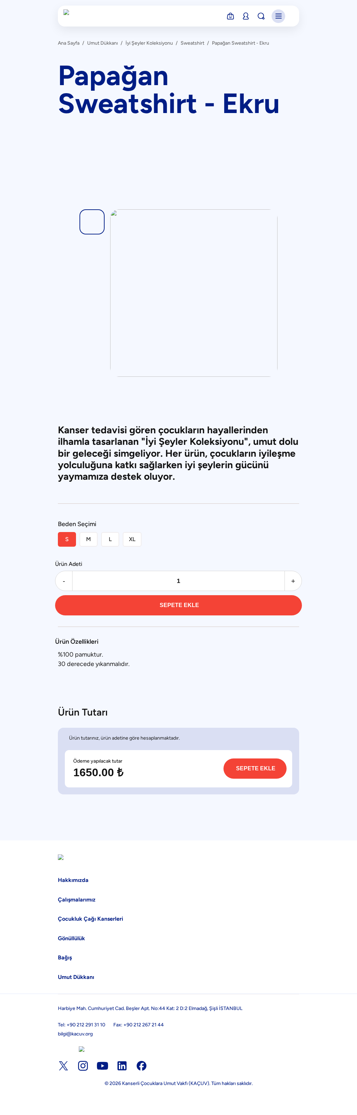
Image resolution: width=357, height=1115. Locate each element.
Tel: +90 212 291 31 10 (81, 1025)
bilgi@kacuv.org (75, 1034)
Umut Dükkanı (102, 43)
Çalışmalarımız (77, 899)
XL (132, 539)
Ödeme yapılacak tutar (97, 761)
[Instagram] (83, 1065)
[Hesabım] (245, 16)
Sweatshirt (192, 43)
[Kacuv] (80, 16)
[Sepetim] (230, 16)
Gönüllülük (71, 938)
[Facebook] (141, 1065)
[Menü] (278, 16)
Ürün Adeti (68, 564)
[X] (63, 1065)
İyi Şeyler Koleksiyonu (149, 43)
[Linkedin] (122, 1065)
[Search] (261, 16)
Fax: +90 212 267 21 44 (138, 1025)
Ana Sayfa (68, 43)
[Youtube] (102, 1065)
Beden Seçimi (77, 524)
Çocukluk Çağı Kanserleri (90, 918)
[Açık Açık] (81, 1049)
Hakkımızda (73, 880)
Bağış (65, 957)
